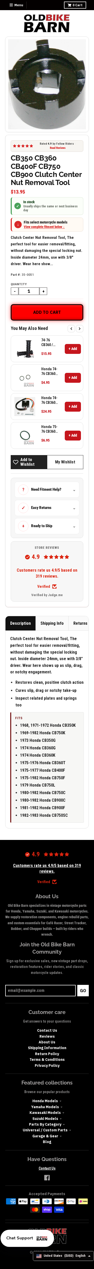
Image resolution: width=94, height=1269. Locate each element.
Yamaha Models (45, 1107)
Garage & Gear (45, 1136)
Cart (78, 5)
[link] (25, 349)
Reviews (47, 1036)
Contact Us (47, 1030)
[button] (27, 1238)
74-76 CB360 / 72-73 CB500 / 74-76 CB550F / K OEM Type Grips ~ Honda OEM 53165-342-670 (49, 342)
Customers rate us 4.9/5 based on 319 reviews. (47, 573)
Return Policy (47, 1053)
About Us (47, 1042)
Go (83, 990)
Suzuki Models (45, 1118)
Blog (47, 1141)
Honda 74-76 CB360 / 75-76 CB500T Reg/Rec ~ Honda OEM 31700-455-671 (49, 400)
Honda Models (45, 1101)
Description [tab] (20, 623)
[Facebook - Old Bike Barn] (47, 1178)
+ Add (73, 349)
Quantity (19, 284)
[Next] (79, 328)
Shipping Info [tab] (52, 623)
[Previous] (71, 328)
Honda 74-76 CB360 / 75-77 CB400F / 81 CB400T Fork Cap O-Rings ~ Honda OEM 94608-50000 (49, 371)
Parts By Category (45, 1124)
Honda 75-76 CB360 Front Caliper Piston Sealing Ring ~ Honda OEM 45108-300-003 (49, 429)
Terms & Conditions (47, 1059)
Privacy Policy (47, 1065)
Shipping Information (47, 1047)
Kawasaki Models (45, 1112)
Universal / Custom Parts (45, 1130)
